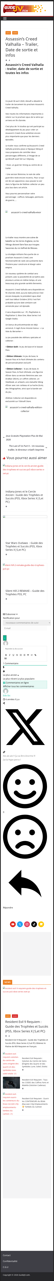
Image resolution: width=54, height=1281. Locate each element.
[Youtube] (12, 924)
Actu (8, 33)
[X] (19, 924)
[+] (43, 655)
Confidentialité (10, 1261)
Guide (15, 1016)
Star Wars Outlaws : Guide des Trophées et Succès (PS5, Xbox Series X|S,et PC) (24, 546)
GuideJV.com (24, 1275)
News (15, 33)
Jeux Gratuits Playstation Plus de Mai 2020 (24, 437)
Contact (7, 1255)
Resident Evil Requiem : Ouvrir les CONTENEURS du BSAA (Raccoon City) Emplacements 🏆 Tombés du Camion (35, 1102)
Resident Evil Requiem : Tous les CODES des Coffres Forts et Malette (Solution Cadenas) (35, 1082)
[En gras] (6, 655)
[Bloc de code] (32, 655)
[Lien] (35, 655)
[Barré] (17, 655)
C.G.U (5, 1267)
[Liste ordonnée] (21, 655)
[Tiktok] (34, 924)
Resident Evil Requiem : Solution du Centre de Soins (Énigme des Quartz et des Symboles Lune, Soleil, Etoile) (34, 1062)
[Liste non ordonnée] (24, 655)
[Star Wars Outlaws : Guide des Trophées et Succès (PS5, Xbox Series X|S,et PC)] (25, 527)
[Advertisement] (27, 954)
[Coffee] (41, 924)
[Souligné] (13, 655)
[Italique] (10, 655)
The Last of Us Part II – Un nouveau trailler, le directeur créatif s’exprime (26, 447)
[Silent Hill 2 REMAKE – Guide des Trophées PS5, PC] (25, 575)
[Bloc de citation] (28, 655)
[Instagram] (27, 924)
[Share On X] (25, 748)
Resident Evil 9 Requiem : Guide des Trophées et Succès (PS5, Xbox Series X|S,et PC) (26, 1026)
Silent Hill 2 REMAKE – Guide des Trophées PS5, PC (25, 592)
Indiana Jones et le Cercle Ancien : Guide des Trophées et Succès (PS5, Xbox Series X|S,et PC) (24, 497)
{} (39, 655)
